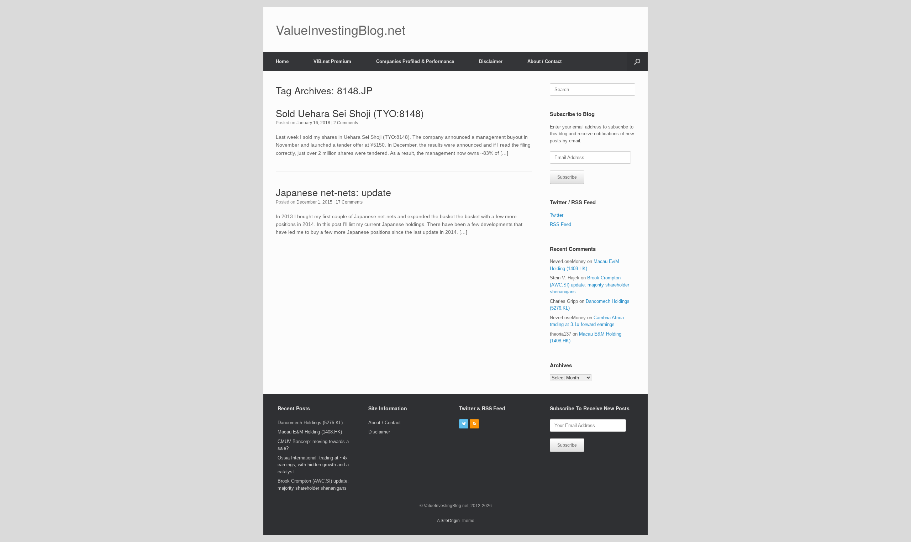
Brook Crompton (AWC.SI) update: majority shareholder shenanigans (589, 284)
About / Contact (544, 61)
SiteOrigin (450, 521)
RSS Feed (560, 224)
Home (282, 61)
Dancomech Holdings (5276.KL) (310, 422)
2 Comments (345, 122)
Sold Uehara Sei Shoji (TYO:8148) (350, 113)
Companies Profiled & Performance (415, 61)
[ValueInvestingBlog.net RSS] (474, 423)
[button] (637, 61)
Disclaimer (490, 61)
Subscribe (567, 177)
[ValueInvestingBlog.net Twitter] (463, 423)
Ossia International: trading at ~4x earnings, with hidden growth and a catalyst (313, 464)
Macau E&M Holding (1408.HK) (310, 432)
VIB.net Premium (332, 61)
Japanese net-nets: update (333, 192)
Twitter (556, 215)
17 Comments (349, 202)
